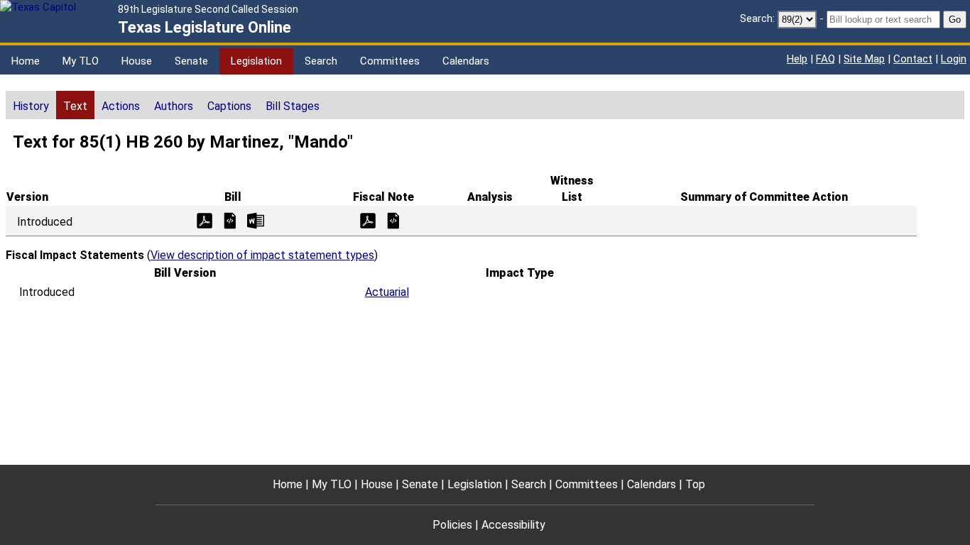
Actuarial (387, 292)
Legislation (256, 61)
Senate (191, 61)
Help (797, 59)
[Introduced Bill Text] (230, 219)
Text (75, 106)
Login (953, 59)
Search (321, 61)
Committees (390, 61)
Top (695, 484)
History (31, 106)
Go (955, 19)
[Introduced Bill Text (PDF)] (204, 219)
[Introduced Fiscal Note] (393, 219)
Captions (229, 106)
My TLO (80, 61)
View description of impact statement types (262, 255)
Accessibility (513, 525)
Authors (173, 106)
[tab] (31, 105)
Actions (121, 106)
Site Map (864, 59)
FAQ (825, 59)
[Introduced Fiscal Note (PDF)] (367, 219)
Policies (452, 525)
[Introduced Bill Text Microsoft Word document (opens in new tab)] (255, 219)
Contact (912, 59)
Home (25, 61)
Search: (757, 18)
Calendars (465, 61)
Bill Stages (293, 106)
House (136, 61)
